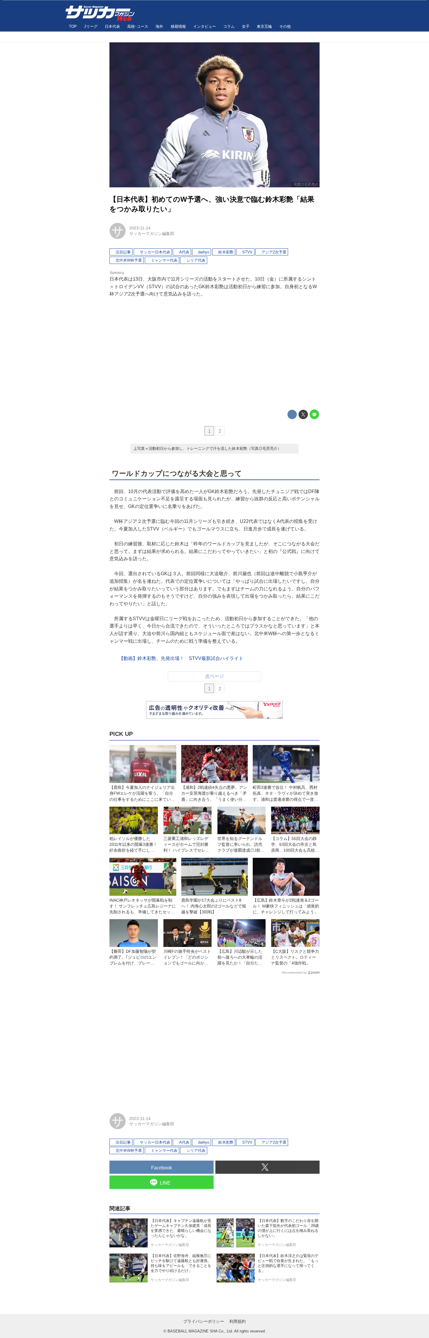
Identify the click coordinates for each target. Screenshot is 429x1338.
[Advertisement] (214, 354)
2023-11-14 (140, 228)
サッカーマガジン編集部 (151, 233)
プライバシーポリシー (203, 1321)
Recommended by (294, 972)
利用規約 (237, 1321)
